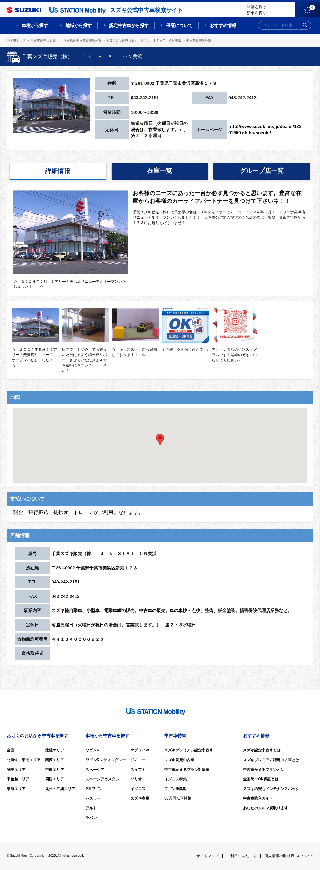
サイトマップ (207, 856)
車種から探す (35, 25)
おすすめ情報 (223, 25)
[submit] (305, 25)
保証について (179, 25)
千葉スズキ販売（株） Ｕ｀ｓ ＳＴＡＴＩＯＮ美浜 (143, 40)
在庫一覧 (159, 170)
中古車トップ (16, 40)
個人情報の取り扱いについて (288, 856)
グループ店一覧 (262, 170)
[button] (160, 439)
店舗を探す (257, 6)
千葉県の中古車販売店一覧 (82, 40)
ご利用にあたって (242, 856)
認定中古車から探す (129, 25)
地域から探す (79, 25)
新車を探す (257, 13)
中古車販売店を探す (45, 40)
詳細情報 (57, 170)
